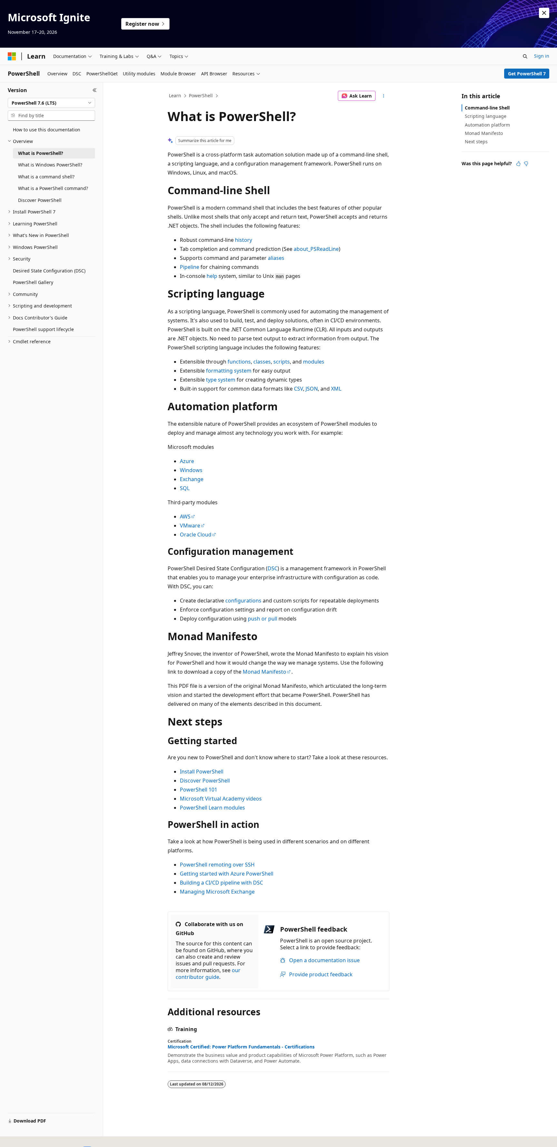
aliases (276, 257)
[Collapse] (94, 90)
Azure (187, 461)
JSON (312, 388)
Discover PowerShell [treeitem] (40, 200)
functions (239, 361)
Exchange (191, 479)
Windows (191, 470)
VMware (190, 525)
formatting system (228, 370)
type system (220, 379)
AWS (185, 516)
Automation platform (487, 125)
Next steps (476, 141)
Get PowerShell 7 (527, 74)
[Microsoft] (12, 56)
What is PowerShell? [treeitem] (40, 153)
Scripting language (485, 116)
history (243, 239)
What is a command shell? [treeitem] (46, 177)
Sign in (541, 56)
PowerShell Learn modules (212, 807)
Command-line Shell (487, 108)
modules (313, 361)
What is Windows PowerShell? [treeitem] (50, 165)
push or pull (262, 618)
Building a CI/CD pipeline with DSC (221, 882)
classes (262, 361)
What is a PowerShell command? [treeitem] (53, 188)
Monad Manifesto (264, 671)
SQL (185, 488)
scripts (281, 361)
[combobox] (51, 103)
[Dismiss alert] (544, 13)
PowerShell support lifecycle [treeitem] (43, 329)
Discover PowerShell (205, 780)
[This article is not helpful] (526, 163)
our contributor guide (208, 974)
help (212, 276)
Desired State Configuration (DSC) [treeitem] (49, 271)
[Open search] (525, 56)
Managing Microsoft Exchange (217, 891)
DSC (273, 568)
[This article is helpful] (518, 163)
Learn (175, 95)
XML (336, 388)
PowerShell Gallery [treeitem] (33, 282)
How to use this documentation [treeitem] (46, 130)
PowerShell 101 (198, 789)
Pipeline (189, 266)
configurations (243, 600)
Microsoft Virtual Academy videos (221, 798)
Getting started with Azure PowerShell (226, 873)
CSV (298, 388)
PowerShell (201, 95)
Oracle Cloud (195, 534)
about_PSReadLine (316, 248)
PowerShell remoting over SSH (217, 864)
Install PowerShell (201, 771)
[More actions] (383, 96)
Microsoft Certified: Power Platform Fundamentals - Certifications (241, 1047)
